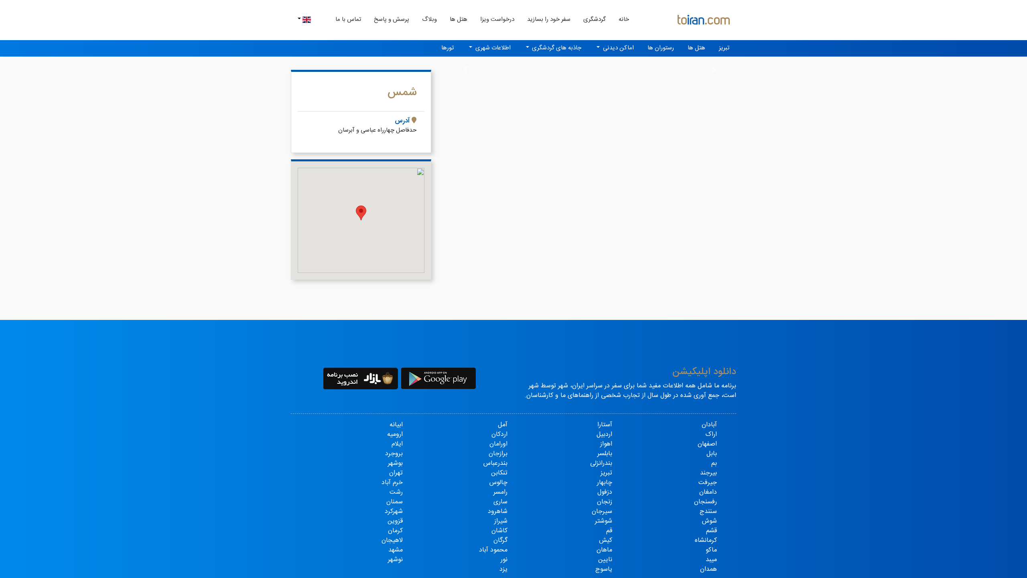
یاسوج (603, 569)
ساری (500, 502)
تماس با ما (348, 19)
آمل (502, 424)
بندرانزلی (601, 463)
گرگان (500, 540)
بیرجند (708, 473)
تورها (447, 48)
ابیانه (396, 424)
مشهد (395, 550)
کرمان (395, 530)
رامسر (500, 492)
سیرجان (602, 511)
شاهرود (497, 511)
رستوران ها (660, 48)
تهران (396, 473)
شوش (709, 521)
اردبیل (604, 434)
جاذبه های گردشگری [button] (555, 48)
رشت (396, 492)
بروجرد (394, 453)
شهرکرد (394, 511)
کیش (605, 540)
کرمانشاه (706, 540)
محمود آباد (493, 550)
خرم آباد (392, 482)
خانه (620, 19)
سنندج (708, 511)
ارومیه (395, 434)
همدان (708, 569)
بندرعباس (495, 463)
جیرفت (707, 482)
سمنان (394, 502)
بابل (711, 453)
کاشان (499, 530)
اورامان (498, 444)
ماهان (604, 550)
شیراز (500, 521)
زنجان (604, 502)
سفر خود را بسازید (548, 19)
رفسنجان (705, 502)
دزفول (604, 492)
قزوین (395, 521)
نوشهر (395, 559)
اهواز (606, 444)
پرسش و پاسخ (391, 19)
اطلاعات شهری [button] (492, 48)
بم (714, 463)
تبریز (724, 48)
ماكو (711, 550)
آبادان (709, 424)
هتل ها (458, 19)
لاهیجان (392, 540)
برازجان (498, 453)
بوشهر (395, 463)
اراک (711, 434)
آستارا (604, 424)
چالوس (498, 482)
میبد (711, 559)
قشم (711, 530)
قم (609, 530)
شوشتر (603, 521)
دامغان (708, 492)
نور (504, 559)
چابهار (604, 482)
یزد (503, 569)
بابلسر (604, 453)
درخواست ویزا (497, 19)
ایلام (397, 444)
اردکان (499, 434)
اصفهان (707, 444)
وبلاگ (429, 19)
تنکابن (499, 473)
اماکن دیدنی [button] (617, 48)
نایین (605, 559)
